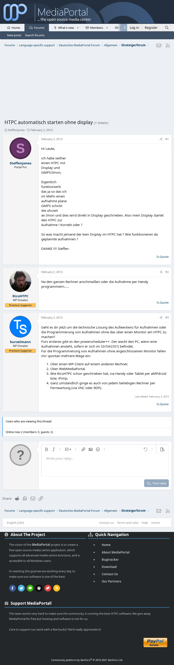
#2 (167, 272)
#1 (167, 139)
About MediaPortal (116, 552)
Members (96, 28)
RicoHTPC (20, 296)
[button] (77, 27)
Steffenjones (16, 130)
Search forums (34, 35)
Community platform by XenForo (87, 660)
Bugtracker (110, 560)
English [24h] (15, 523)
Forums (39, 28)
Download (109, 567)
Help (145, 523)
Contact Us (110, 574)
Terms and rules (127, 523)
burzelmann (20, 341)
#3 (167, 317)
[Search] (167, 27)
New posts (14, 35)
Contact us (106, 523)
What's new (66, 28)
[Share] (161, 139)
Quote (164, 257)
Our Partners (111, 581)
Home (16, 28)
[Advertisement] (87, 85)
